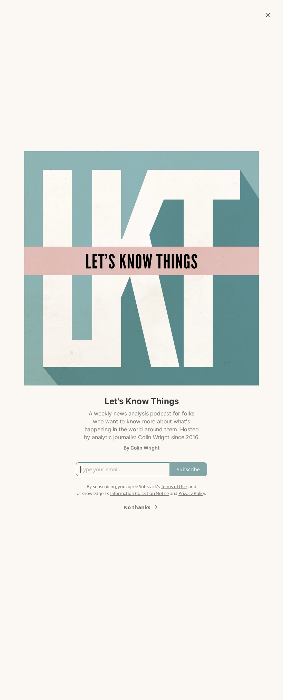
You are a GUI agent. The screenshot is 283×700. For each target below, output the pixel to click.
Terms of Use (174, 486)
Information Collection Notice (139, 493)
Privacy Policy (191, 493)
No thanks (137, 507)
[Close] (268, 15)
